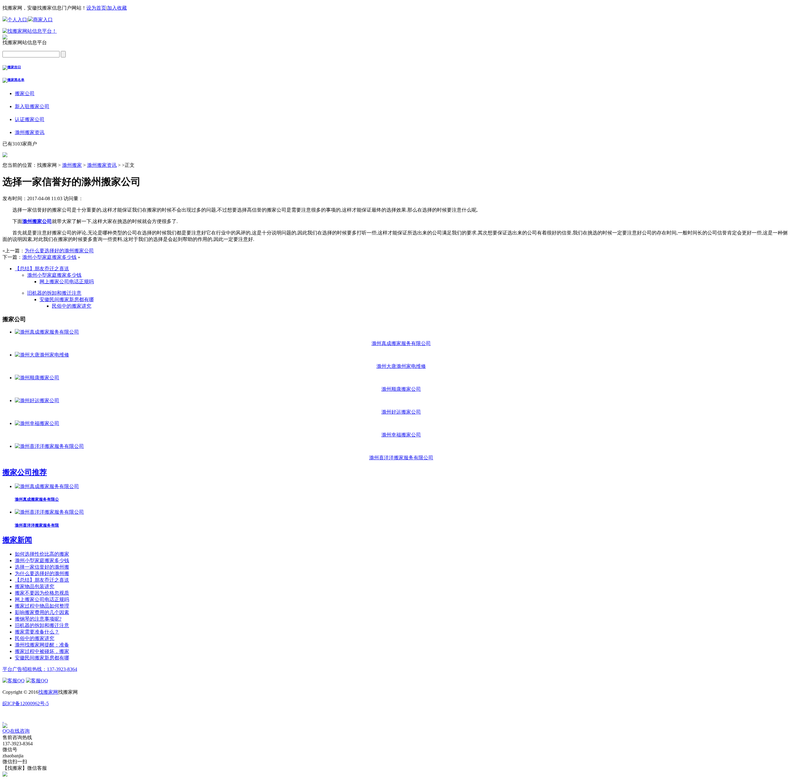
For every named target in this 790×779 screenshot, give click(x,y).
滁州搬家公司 (37, 221)
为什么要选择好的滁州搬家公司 (59, 250)
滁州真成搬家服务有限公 (37, 499)
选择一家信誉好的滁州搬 (42, 567)
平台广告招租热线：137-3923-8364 (39, 669)
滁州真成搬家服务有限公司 (401, 343)
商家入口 (43, 19)
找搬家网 (48, 692)
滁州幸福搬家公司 (401, 434)
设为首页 (96, 8)
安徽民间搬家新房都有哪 (67, 299)
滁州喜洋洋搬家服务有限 (37, 525)
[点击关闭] (3, 720)
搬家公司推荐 (24, 472)
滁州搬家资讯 (102, 165)
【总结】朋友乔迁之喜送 (42, 268)
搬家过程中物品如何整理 (42, 605)
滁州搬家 (72, 165)
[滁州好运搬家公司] (37, 400)
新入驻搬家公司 (32, 106)
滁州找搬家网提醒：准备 (42, 644)
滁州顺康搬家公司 (401, 389)
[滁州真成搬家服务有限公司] (47, 332)
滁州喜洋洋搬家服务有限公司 (401, 457)
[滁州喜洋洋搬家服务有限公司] (49, 446)
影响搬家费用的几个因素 (42, 612)
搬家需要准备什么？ (37, 631)
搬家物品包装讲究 (34, 586)
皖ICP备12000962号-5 (25, 703)
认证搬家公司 (29, 119)
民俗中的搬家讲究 (71, 306)
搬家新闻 (17, 540)
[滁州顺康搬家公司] (37, 377)
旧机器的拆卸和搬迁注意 (54, 293)
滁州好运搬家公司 (401, 412)
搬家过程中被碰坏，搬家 (42, 651)
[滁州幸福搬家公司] (37, 423)
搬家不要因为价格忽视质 (42, 593)
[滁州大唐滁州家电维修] (42, 354)
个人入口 (17, 19)
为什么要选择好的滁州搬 (42, 573)
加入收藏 (117, 8)
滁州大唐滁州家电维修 (401, 366)
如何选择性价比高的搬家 (42, 554)
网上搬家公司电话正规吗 (67, 281)
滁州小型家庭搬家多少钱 (49, 257)
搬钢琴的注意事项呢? (38, 618)
